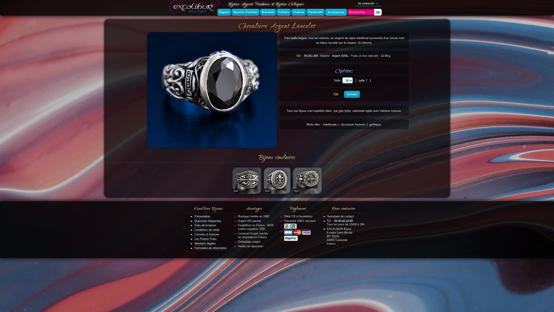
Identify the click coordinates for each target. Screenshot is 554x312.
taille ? (363, 80)
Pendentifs (315, 12)
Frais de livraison (205, 225)
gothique (375, 124)
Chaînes (298, 12)
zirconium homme (353, 124)
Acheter (352, 94)
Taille (336, 80)
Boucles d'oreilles (246, 12)
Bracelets (268, 12)
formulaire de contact (340, 216)
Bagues (224, 12)
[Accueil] (195, 8)
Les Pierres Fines (206, 238)
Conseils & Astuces (207, 234)
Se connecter (366, 3)
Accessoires (336, 12)
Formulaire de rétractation (211, 248)
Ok (378, 12)
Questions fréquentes (208, 221)
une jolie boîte (342, 110)
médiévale (330, 124)
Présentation (202, 216)
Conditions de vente (207, 229)
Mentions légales (205, 243)
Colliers (284, 12)
